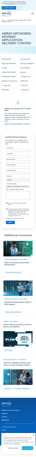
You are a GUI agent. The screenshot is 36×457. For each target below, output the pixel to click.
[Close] (33, 435)
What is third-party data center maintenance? (16, 264)
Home (3, 20)
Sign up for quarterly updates (17, 124)
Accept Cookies (27, 448)
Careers (4, 417)
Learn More (8, 8)
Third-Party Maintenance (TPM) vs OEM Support (17, 303)
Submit (10, 222)
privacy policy (13, 214)
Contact (4, 413)
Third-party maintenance (13, 272)
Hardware (8, 388)
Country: (9, 176)
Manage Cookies (13, 448)
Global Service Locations (10, 410)
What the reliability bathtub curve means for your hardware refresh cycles (16, 364)
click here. (17, 443)
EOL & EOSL (8, 350)
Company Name (11, 170)
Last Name (9, 153)
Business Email (10, 159)
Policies (4, 430)
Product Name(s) (11, 183)
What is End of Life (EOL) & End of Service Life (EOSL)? (17, 326)
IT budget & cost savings (21, 388)
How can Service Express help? (15, 189)
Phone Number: (11, 164)
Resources (5, 420)
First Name (9, 148)
